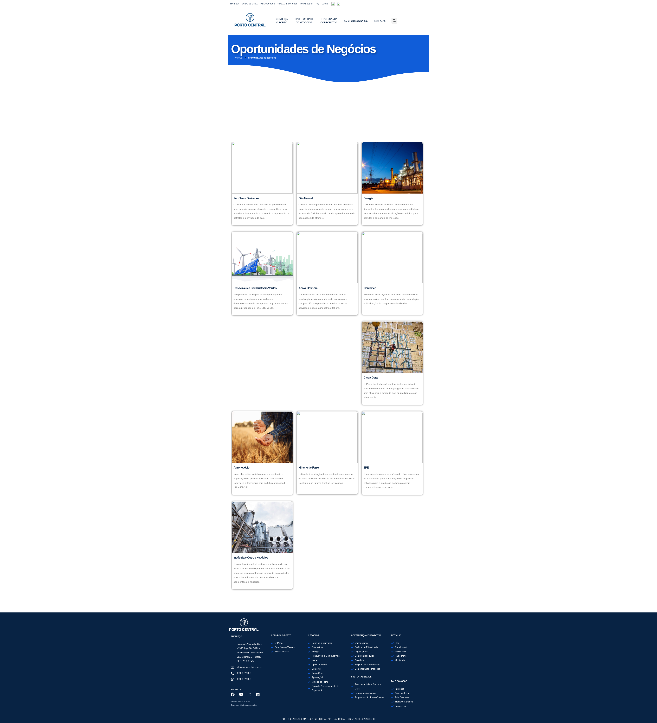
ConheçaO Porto (282, 21)
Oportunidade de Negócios (304, 21)
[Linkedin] (258, 694)
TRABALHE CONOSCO (287, 4)
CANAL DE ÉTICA (250, 4)
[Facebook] (402, 4)
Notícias (380, 20)
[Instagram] (417, 4)
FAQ (317, 4)
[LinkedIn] (425, 4)
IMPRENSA (235, 4)
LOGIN (325, 4)
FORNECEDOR (306, 4)
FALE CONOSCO (267, 4)
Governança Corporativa (328, 21)
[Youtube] (410, 4)
